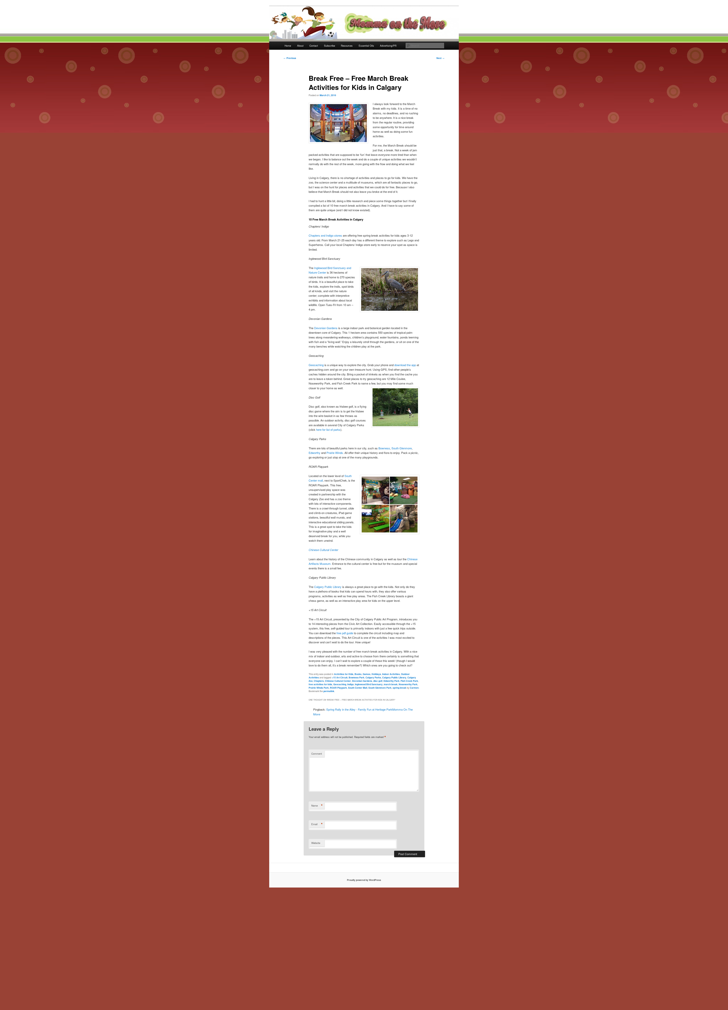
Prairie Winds (334, 453)
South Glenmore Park (379, 687)
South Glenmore (401, 448)
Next (440, 58)
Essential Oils (366, 45)
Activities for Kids (343, 674)
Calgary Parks (373, 677)
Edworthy (314, 453)
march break (391, 684)
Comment (316, 753)
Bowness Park (356, 677)
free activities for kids (320, 684)
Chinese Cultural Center (323, 550)
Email (317, 824)
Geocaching (316, 365)
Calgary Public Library (327, 587)
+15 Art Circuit (340, 677)
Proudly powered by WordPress (364, 880)
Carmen (414, 687)
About (300, 45)
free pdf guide (345, 633)
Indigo (350, 684)
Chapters (319, 681)
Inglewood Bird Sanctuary (369, 684)
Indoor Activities (391, 674)
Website (315, 843)
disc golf (377, 681)
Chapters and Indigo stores (326, 235)
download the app (405, 365)
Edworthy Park (391, 681)
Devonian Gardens (325, 328)
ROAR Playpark (338, 687)
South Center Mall (357, 687)
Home (288, 45)
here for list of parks (328, 430)
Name (317, 806)
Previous (290, 58)
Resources (347, 45)
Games (366, 674)
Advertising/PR (388, 45)
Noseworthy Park (408, 684)
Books (358, 674)
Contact (313, 45)
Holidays (376, 674)
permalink (328, 691)
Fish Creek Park (409, 681)
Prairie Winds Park (319, 687)
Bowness (384, 448)
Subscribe (329, 45)
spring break (399, 687)
